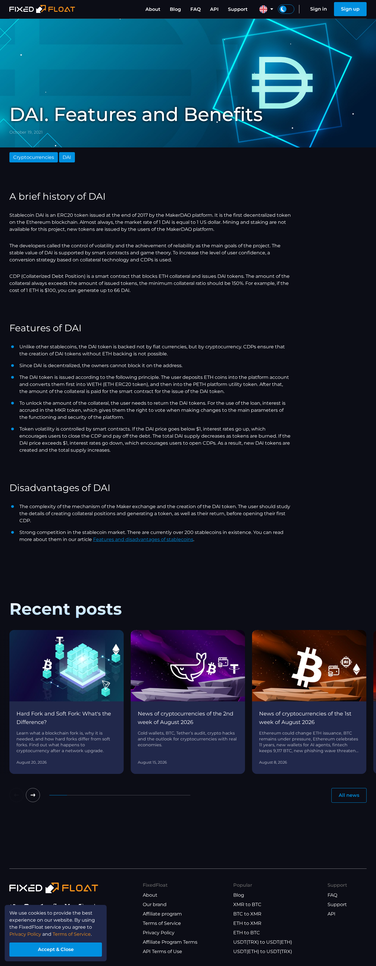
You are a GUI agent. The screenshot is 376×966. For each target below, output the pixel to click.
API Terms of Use (162, 951)
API (214, 9)
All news (349, 795)
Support (238, 9)
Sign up (350, 9)
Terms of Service (162, 923)
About (152, 9)
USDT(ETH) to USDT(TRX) (262, 951)
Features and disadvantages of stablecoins (143, 539)
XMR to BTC (247, 904)
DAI (67, 157)
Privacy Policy (158, 932)
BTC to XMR (247, 914)
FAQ (195, 9)
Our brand (155, 904)
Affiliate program (162, 914)
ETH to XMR (247, 923)
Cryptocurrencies (33, 157)
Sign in (318, 9)
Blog (175, 9)
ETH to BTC (246, 932)
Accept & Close (56, 949)
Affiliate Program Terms (170, 942)
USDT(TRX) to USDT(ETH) (262, 942)
